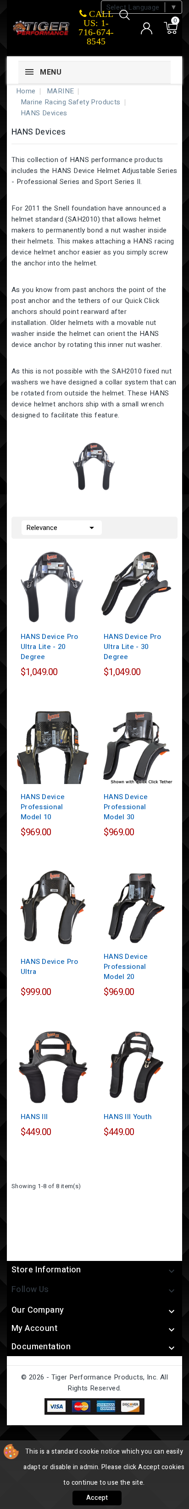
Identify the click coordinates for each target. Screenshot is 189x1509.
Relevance (61, 527)
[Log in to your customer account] (146, 28)
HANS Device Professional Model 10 (43, 807)
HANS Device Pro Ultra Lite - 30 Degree (132, 647)
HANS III (34, 1117)
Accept (97, 1498)
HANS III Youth (128, 1117)
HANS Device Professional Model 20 (126, 967)
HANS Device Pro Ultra (49, 967)
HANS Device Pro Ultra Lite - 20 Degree (49, 647)
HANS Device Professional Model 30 (126, 807)
